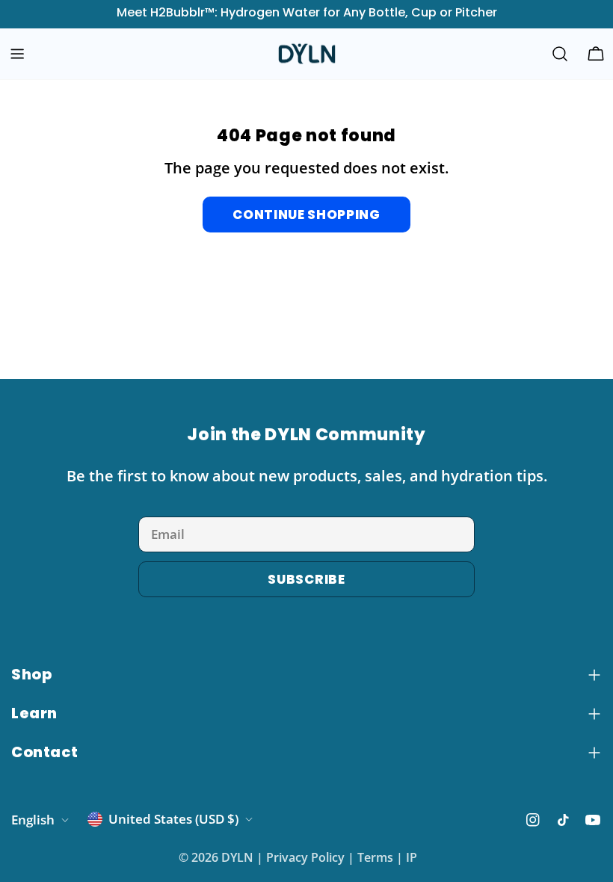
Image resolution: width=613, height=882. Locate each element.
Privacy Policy (305, 857)
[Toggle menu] (17, 54)
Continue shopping (306, 214)
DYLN (237, 857)
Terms (375, 857)
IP (411, 857)
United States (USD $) (173, 818)
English (33, 819)
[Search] (560, 54)
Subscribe (306, 579)
